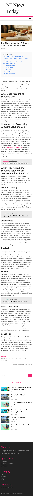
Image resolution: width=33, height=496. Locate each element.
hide (10, 54)
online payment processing (14, 147)
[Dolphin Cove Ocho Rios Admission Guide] (5, 404)
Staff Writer (5, 48)
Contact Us (4, 466)
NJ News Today (15, 8)
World (2, 480)
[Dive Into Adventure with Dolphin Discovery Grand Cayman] (5, 389)
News (2, 478)
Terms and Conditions (7, 463)
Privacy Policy (5, 465)
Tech (2, 474)
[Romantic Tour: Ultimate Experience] (5, 397)
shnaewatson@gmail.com (8, 487)
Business (3, 476)
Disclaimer (4, 461)
